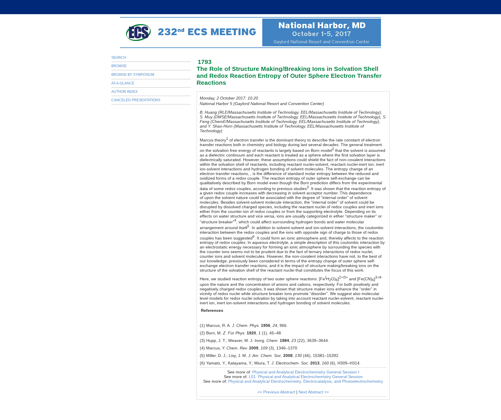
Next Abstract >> (314, 392)
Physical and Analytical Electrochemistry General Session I (305, 372)
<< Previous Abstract (276, 392)
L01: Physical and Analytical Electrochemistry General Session (306, 376)
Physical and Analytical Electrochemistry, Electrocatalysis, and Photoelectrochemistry (305, 381)
